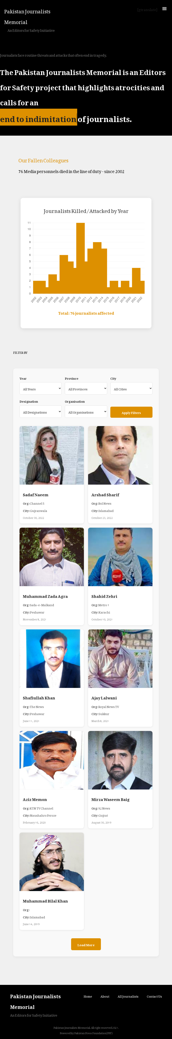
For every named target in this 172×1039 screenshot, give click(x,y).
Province (71, 378)
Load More (86, 944)
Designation (29, 401)
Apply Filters (131, 412)
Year (23, 378)
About (104, 995)
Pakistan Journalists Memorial (27, 15)
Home (88, 995)
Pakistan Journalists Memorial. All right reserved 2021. (86, 1027)
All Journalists (128, 995)
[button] (164, 8)
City (113, 378)
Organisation (75, 401)
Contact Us (154, 995)
